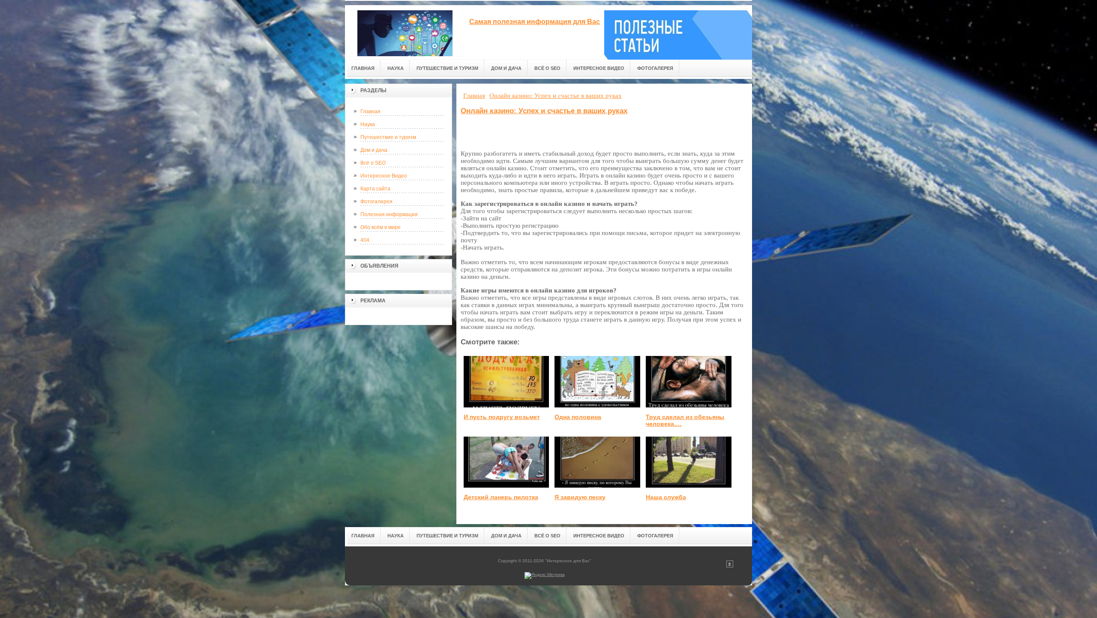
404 (364, 240)
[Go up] (729, 566)
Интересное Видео (383, 176)
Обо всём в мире (380, 227)
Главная (370, 112)
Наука (367, 124)
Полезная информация (389, 214)
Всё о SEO (373, 163)
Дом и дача (373, 150)
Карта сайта (375, 189)
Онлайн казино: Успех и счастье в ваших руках (544, 111)
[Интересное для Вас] (405, 30)
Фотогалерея (376, 202)
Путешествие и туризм (388, 137)
